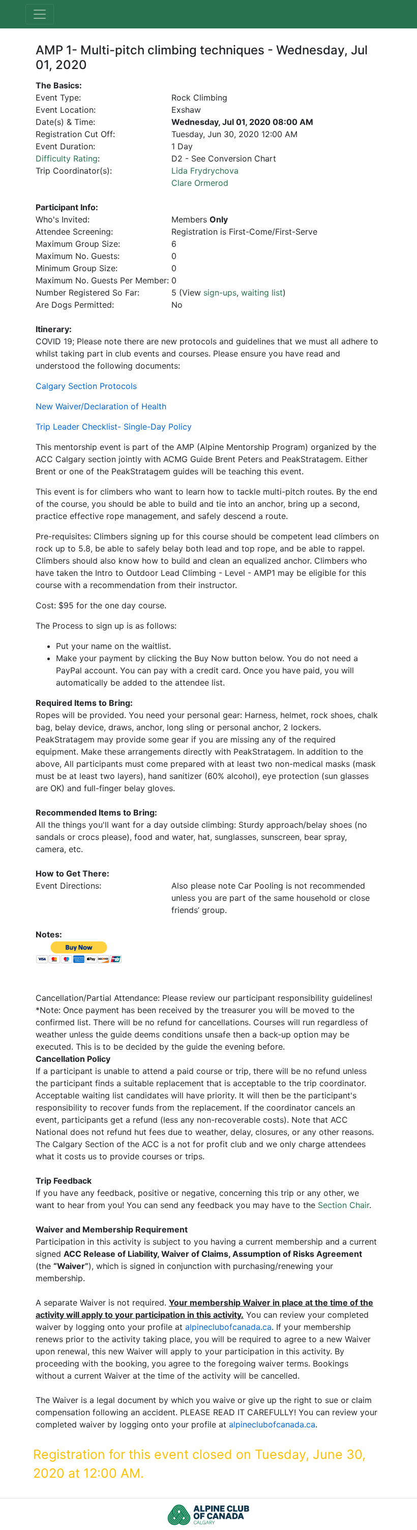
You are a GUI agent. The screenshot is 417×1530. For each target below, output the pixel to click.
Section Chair (343, 1205)
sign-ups (219, 292)
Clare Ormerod (199, 183)
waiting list (262, 292)
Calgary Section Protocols (86, 386)
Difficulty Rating (67, 158)
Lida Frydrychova (205, 171)
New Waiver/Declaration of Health (101, 406)
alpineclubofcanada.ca (228, 1327)
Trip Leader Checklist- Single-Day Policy (114, 426)
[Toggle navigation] (39, 14)
